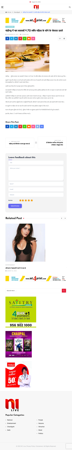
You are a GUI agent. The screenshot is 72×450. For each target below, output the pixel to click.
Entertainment (10, 265)
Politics (40, 433)
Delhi (8, 430)
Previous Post (15, 141)
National (9, 420)
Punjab (40, 420)
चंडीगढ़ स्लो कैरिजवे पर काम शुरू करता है (19, 144)
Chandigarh (10, 427)
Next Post (58, 140)
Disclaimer (39, 446)
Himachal (41, 427)
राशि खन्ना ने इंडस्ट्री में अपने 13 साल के (15, 268)
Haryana (41, 423)
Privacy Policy (30, 446)
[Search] (70, 7)
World (40, 430)
